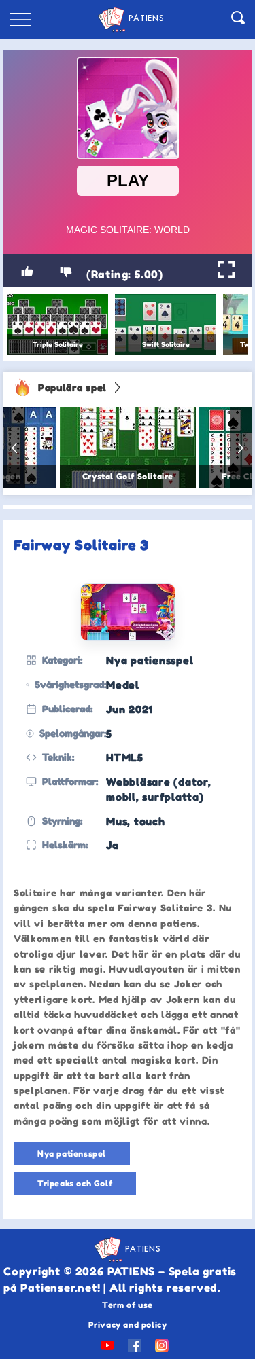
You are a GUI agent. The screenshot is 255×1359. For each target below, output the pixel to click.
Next (241, 447)
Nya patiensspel (71, 1153)
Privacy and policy (127, 1325)
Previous (14, 447)
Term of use (127, 1305)
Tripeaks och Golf (74, 1183)
